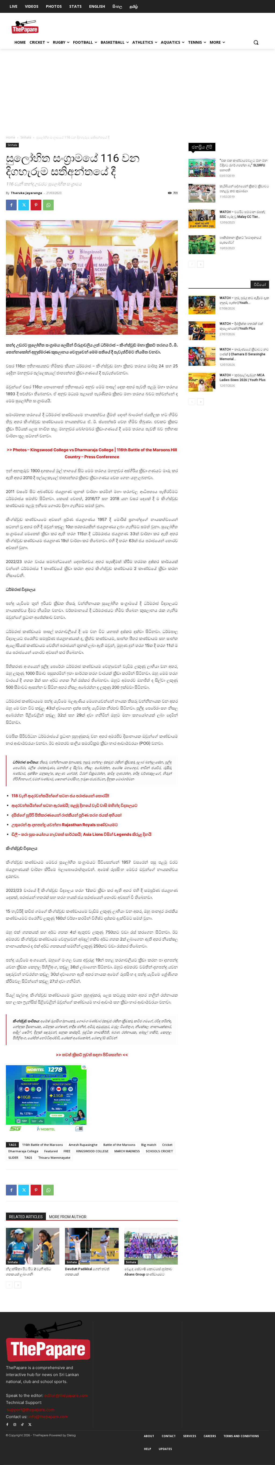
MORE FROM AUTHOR (67, 1217)
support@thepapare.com (30, 1409)
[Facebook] (11, 205)
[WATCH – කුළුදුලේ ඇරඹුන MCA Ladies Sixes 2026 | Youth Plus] (202, 382)
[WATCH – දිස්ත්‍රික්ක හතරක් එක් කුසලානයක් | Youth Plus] (202, 330)
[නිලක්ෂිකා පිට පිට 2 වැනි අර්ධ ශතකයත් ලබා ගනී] (32, 1246)
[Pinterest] (36, 205)
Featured (51, 1151)
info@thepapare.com (48, 1416)
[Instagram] (14, 1424)
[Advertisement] (137, 88)
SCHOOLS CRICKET (159, 1151)
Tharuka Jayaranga (26, 193)
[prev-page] (9, 1285)
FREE (67, 1151)
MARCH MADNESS (127, 1151)
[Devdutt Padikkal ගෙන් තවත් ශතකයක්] (91, 1246)
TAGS (28, 1157)
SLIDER (13, 1157)
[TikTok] (22, 1424)
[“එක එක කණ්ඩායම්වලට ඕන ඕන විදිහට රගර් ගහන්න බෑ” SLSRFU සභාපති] (202, 167)
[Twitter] (23, 205)
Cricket (167, 1145)
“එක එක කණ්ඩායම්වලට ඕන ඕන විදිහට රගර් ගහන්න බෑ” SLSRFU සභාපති (243, 165)
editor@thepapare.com (66, 1395)
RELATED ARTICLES (26, 1217)
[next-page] (18, 1285)
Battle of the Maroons (119, 1145)
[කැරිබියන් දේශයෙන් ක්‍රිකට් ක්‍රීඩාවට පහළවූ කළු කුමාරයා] (202, 193)
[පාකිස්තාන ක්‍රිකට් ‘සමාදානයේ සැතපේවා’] (202, 244)
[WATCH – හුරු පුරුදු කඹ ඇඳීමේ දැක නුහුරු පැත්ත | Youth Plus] (202, 305)
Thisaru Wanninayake (54, 1157)
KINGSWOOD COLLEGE (92, 1151)
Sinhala (25, 137)
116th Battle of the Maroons (42, 1145)
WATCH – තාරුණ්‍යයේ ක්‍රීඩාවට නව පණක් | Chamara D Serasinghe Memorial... (244, 354)
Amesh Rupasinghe (83, 1145)
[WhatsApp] (48, 205)
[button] (255, 42)
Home (10, 137)
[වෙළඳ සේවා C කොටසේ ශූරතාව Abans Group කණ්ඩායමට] (151, 1246)
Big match (148, 1145)
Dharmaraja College (23, 1151)
